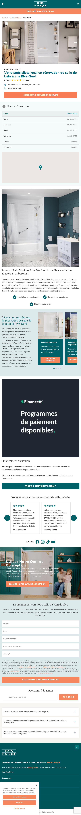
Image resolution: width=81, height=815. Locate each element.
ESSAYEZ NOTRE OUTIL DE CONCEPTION (27, 584)
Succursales (15, 18)
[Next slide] (76, 42)
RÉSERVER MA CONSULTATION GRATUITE (40, 680)
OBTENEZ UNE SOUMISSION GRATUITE (40, 95)
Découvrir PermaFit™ (50, 360)
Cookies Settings (19, 808)
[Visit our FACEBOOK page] (37, 542)
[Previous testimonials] (7, 518)
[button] (40, 772)
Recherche (68, 697)
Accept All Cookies (19, 797)
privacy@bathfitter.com (45, 673)
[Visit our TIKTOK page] (48, 542)
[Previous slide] (4, 42)
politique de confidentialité (27, 667)
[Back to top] (77, 747)
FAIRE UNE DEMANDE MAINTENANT (40, 486)
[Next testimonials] (74, 518)
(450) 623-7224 (14, 88)
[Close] (36, 785)
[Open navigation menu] (78, 4)
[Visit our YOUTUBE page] (53, 542)
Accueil (5, 18)
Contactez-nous (14, 671)
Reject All (19, 803)
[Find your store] (3, 4)
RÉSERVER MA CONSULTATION (40, 11)
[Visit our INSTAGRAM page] (43, 542)
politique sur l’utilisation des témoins (53, 667)
